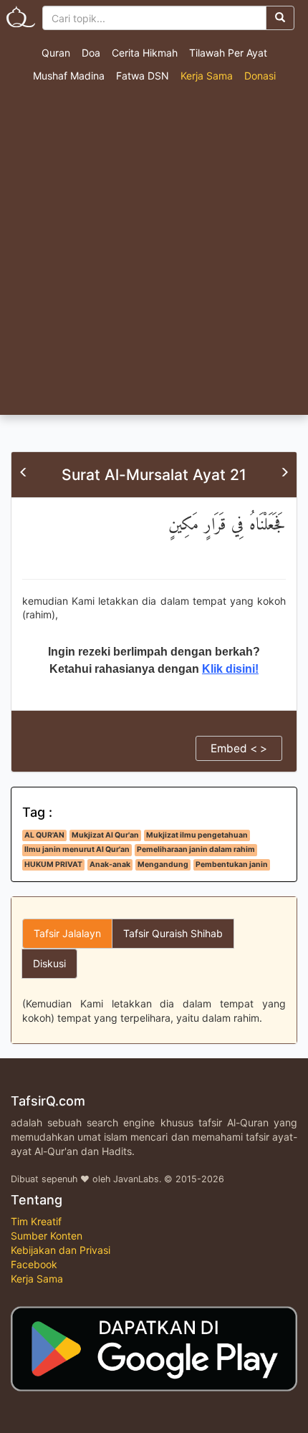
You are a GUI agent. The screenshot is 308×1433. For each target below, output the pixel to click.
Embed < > (239, 748)
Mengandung (163, 864)
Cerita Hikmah (145, 53)
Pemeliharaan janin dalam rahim (196, 849)
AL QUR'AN (44, 835)
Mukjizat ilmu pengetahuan (197, 835)
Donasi (260, 76)
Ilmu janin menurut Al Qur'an (77, 849)
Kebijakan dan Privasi (60, 1250)
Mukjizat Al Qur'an (105, 835)
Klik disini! (230, 669)
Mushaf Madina (69, 76)
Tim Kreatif (36, 1221)
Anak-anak (110, 864)
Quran (56, 53)
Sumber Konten (46, 1236)
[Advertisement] (154, 254)
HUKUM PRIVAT (53, 864)
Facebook (34, 1264)
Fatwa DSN (142, 76)
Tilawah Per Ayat (228, 53)
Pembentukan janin (232, 864)
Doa (91, 53)
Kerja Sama (207, 76)
